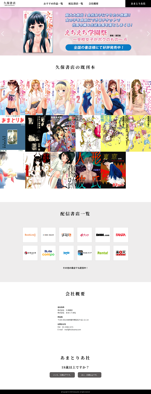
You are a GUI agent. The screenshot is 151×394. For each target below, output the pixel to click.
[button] (2, 33)
